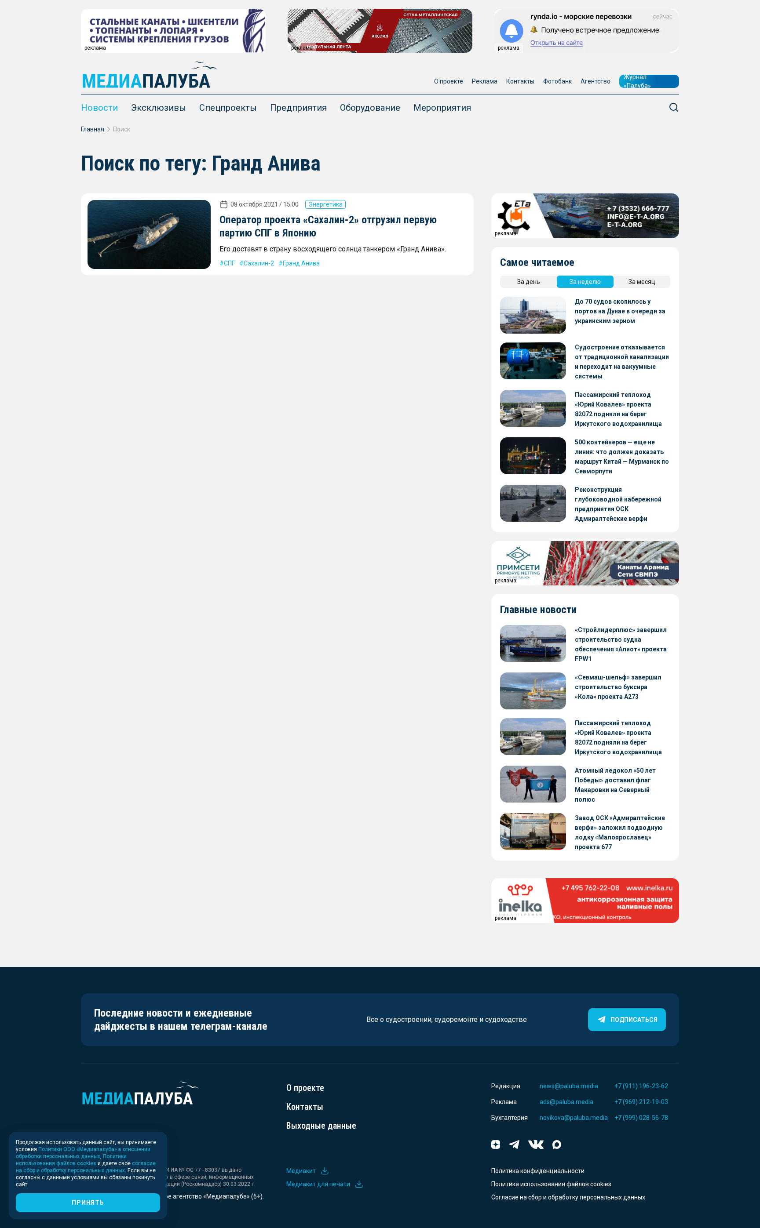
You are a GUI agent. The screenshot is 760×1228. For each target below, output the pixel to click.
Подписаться (634, 1019)
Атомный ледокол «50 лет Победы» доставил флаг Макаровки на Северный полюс (615, 785)
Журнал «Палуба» (637, 81)
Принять (88, 1202)
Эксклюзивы (158, 107)
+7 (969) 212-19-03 (641, 1101)
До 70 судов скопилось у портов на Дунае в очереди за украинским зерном (620, 311)
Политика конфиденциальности (538, 1170)
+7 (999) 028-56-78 (641, 1117)
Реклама (484, 81)
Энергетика (325, 204)
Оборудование (370, 107)
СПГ (229, 263)
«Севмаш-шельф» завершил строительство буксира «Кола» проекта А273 (618, 687)
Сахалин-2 (259, 263)
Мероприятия (442, 107)
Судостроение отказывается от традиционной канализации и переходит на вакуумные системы (622, 362)
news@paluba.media (569, 1086)
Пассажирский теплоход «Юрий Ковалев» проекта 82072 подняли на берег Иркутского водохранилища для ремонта (618, 410)
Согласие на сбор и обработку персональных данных (568, 1197)
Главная (92, 129)
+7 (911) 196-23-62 (641, 1086)
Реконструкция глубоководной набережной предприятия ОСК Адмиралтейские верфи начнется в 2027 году (618, 504)
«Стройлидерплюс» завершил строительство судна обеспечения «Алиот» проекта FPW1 (621, 644)
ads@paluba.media (566, 1101)
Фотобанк (557, 81)
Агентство (595, 81)
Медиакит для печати (318, 1184)
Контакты (520, 81)
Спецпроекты (228, 107)
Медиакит (301, 1170)
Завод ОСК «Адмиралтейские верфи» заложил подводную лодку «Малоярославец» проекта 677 (620, 832)
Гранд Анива (301, 263)
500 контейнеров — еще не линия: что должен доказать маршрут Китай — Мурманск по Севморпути (622, 457)
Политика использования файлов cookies (551, 1184)
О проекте (448, 81)
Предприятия (298, 107)
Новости (99, 107)
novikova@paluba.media (574, 1117)
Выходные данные (321, 1125)
